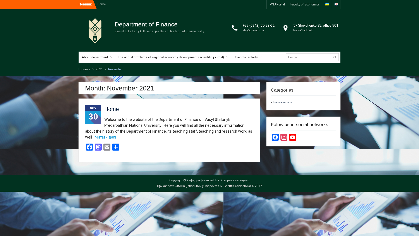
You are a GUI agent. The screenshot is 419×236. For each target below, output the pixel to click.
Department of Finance (146, 24)
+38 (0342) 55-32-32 (259, 25)
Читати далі (105, 137)
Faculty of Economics (305, 4)
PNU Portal (277, 4)
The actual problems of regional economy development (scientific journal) (171, 57)
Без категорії (282, 102)
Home (102, 4)
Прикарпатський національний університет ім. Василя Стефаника (204, 186)
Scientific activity (246, 57)
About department (95, 57)
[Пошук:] (313, 57)
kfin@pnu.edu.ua (253, 30)
